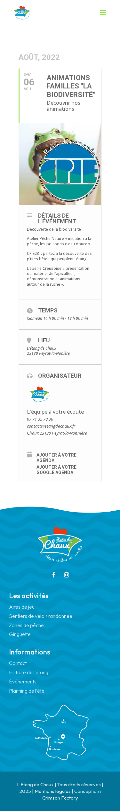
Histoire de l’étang (28, 672)
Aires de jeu (22, 607)
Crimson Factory (60, 798)
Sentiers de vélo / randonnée (40, 616)
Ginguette (20, 634)
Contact (18, 663)
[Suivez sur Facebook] (54, 575)
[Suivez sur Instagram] (66, 575)
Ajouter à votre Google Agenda (56, 470)
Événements (22, 681)
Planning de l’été (26, 691)
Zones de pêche (26, 625)
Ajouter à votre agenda (56, 457)
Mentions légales (53, 791)
